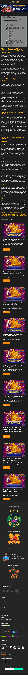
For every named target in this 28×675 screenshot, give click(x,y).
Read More (6, 249)
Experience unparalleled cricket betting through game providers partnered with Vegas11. (15, 28)
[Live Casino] (3, 603)
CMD (10, 35)
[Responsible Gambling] (6, 619)
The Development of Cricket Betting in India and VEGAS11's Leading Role (14, 19)
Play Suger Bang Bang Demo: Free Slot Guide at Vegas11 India (13, 334)
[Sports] (2, 599)
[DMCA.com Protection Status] (5, 625)
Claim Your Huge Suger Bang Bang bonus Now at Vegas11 (13, 303)
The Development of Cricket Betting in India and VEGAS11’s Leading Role (12, 50)
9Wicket (11, 31)
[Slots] (2, 605)
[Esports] (3, 601)
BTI (10, 36)
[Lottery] (2, 609)
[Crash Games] (4, 611)
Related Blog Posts (11, 45)
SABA (10, 33)
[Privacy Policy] (4, 617)
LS (9, 38)
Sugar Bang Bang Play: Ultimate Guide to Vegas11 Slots (13, 397)
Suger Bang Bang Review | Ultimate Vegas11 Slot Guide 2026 (14, 490)
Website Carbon (18, 669)
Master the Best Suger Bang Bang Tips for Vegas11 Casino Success (13, 240)
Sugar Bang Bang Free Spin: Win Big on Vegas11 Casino (13, 366)
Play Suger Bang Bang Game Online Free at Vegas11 (12, 459)
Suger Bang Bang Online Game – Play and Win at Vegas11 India (13, 428)
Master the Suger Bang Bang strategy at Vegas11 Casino (12, 272)
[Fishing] (3, 607)
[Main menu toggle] (2, 2)
